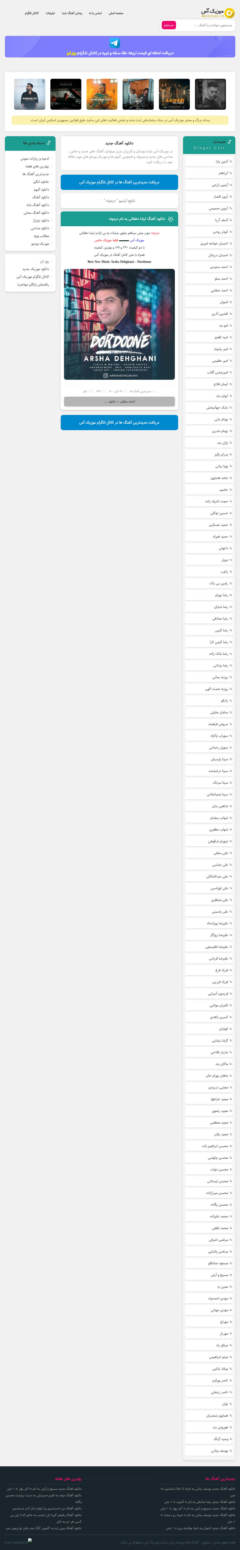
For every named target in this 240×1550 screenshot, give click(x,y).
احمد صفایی (219, 290)
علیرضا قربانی (218, 958)
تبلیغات (50, 13)
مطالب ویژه (41, 236)
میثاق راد (222, 1345)
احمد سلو (221, 278)
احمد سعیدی (219, 267)
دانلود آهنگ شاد (37, 205)
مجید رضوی (220, 1111)
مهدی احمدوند (218, 1298)
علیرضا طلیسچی (216, 946)
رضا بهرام (221, 595)
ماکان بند (221, 1064)
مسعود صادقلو (218, 1263)
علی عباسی (220, 864)
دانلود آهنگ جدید (119, 143)
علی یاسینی (220, 911)
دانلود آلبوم (41, 189)
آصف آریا (221, 220)
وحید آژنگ (221, 1439)
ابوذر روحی (220, 231)
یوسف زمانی (219, 1450)
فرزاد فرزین (220, 982)
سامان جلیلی (219, 712)
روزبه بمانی (220, 677)
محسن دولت (219, 1169)
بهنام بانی (221, 419)
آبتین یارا (222, 161)
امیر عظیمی (220, 360)
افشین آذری (220, 313)
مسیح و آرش (219, 1275)
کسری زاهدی (219, 1017)
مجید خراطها (219, 1099)
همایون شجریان (217, 1415)
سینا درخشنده (218, 771)
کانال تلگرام (32, 13)
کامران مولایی (219, 1005)
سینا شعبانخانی (217, 794)
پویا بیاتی (221, 466)
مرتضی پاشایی (218, 1251)
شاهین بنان (220, 806)
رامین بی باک (219, 583)
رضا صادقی (220, 618)
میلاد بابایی (220, 1368)
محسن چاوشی (218, 1157)
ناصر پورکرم (220, 1380)
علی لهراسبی (219, 888)
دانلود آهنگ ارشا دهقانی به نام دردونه (137, 219)
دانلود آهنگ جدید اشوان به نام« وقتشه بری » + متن (200, 1528)
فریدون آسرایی (218, 993)
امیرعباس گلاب (217, 372)
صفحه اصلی (116, 13)
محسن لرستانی (217, 1181)
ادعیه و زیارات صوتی (34, 158)
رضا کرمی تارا (219, 642)
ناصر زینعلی (219, 1392)
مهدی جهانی (219, 1310)
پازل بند (222, 442)
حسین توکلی (219, 513)
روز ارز (44, 261)
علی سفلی (221, 853)
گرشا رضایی (220, 1040)
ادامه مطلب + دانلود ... (119, 401)
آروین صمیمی (218, 208)
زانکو (224, 700)
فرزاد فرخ (221, 970)
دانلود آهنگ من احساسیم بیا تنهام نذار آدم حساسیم (47, 1508)
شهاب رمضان (219, 817)
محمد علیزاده (219, 1216)
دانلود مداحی (40, 228)
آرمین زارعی (220, 185)
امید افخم (221, 337)
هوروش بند (220, 1427)
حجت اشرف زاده (216, 501)
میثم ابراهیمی (218, 1357)
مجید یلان (221, 1134)
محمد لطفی (220, 1228)
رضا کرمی (221, 630)
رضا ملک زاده (218, 653)
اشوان (224, 302)
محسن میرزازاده (217, 1193)
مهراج (224, 1321)
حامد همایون (219, 478)
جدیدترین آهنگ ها (140, 391)
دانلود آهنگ (40, 197)
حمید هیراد (220, 536)
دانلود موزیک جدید (35, 269)
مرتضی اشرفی (218, 1239)
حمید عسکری (218, 524)
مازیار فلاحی (219, 1052)
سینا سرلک (220, 782)
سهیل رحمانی (218, 747)
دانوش (223, 548)
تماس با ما (95, 13)
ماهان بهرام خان (217, 1075)
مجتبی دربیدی (218, 1087)
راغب (224, 571)
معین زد (222, 1286)
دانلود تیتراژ (41, 220)
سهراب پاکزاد (219, 735)
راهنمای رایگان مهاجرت (33, 284)
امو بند (223, 325)
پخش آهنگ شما (72, 13)
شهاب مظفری (218, 829)
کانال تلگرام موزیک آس (32, 276)
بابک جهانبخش (217, 407)
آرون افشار (221, 196)
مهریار (224, 1333)
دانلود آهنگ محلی (36, 212)
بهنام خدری (220, 431)
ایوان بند (222, 396)
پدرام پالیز (221, 454)
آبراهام (223, 173)
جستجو (169, 25)
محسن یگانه (219, 1204)
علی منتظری (219, 900)
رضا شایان (221, 606)
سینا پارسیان (219, 759)
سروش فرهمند (218, 724)
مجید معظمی (219, 1122)
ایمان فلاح (221, 384)
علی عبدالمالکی (217, 876)
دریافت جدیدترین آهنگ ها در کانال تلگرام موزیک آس (119, 182)
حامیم (224, 489)
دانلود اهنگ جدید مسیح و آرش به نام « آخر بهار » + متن (198, 1508)
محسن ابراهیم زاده (215, 1146)
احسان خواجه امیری (214, 243)
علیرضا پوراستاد (217, 923)
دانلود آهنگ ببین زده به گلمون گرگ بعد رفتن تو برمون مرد (44, 1528)
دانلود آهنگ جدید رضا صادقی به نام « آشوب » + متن (199, 1502)
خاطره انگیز (41, 181)
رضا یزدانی (220, 665)
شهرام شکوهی (218, 841)
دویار (224, 560)
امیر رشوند (221, 349)
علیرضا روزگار (219, 935)
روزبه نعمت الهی (216, 689)
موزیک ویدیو (40, 243)
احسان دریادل (218, 255)
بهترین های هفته (37, 166)
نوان (225, 1404)
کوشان (223, 1028)
